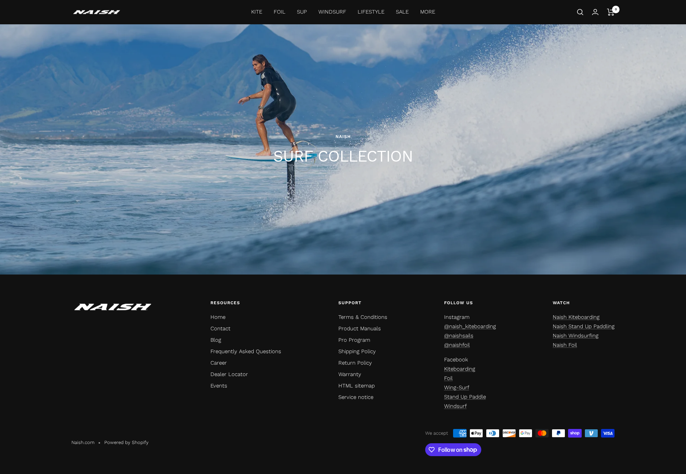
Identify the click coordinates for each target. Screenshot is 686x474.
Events (218, 385)
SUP (302, 12)
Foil (448, 378)
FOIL (279, 12)
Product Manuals (359, 328)
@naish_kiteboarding (470, 326)
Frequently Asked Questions (245, 351)
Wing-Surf (456, 387)
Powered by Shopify (126, 442)
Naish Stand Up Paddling (584, 326)
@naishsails (458, 335)
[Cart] (611, 12)
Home (217, 317)
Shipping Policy (357, 351)
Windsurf (455, 406)
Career (218, 363)
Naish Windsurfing (575, 335)
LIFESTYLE (371, 12)
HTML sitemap (356, 385)
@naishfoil (457, 345)
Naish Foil (565, 345)
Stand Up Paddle (465, 397)
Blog (215, 340)
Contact (220, 328)
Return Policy (355, 363)
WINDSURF (332, 12)
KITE (256, 12)
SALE (402, 12)
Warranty (349, 374)
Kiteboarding (459, 369)
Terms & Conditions (362, 317)
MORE (427, 12)
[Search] (580, 12)
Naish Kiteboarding (576, 317)
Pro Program (354, 340)
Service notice (355, 397)
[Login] (595, 12)
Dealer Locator (229, 374)
